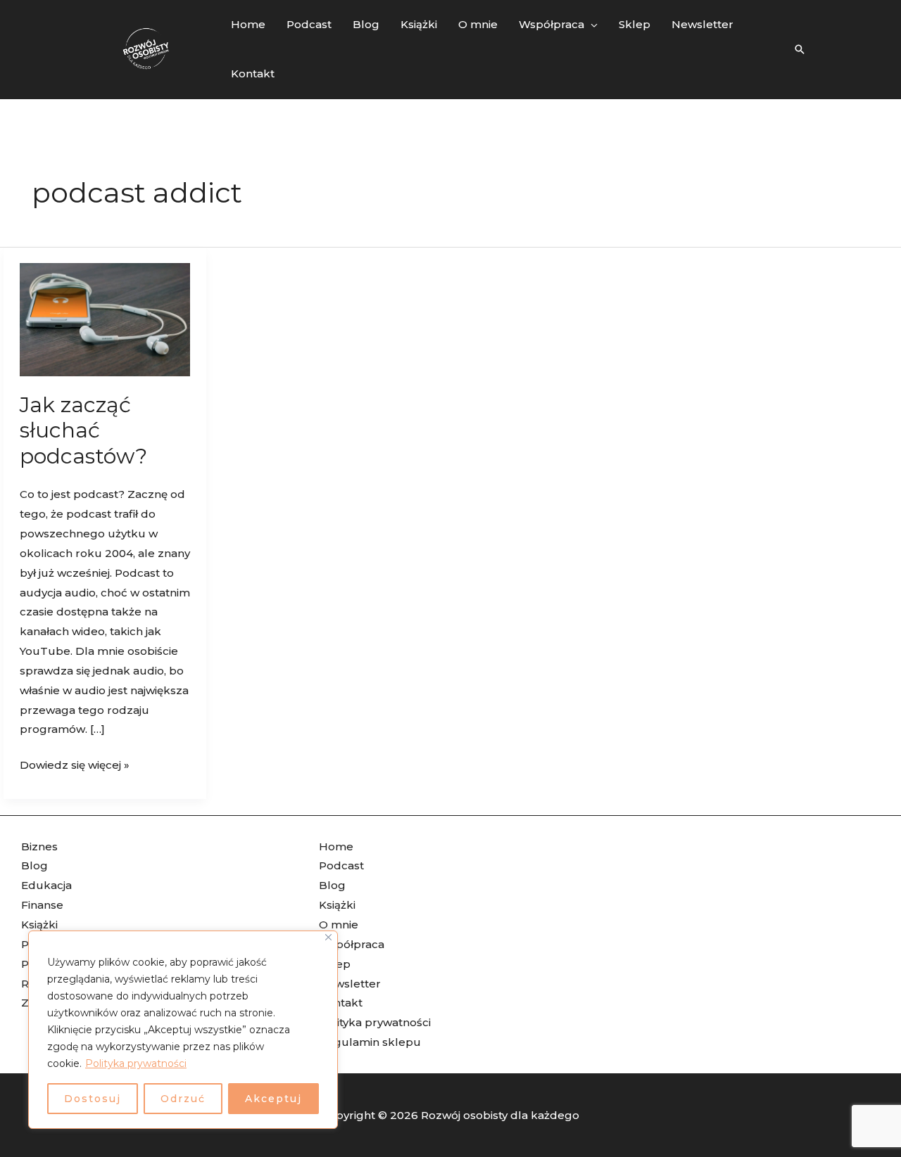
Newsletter (350, 983)
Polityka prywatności (136, 1063)
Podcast (341, 865)
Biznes (39, 846)
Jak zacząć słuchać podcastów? (83, 431)
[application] (591, 24)
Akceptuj (273, 1098)
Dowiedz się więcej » (75, 763)
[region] (183, 1030)
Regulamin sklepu (370, 1042)
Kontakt (341, 1002)
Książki (39, 924)
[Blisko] (328, 937)
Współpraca (351, 944)
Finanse (42, 905)
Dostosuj (92, 1098)
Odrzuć (183, 1098)
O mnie (338, 924)
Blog (34, 865)
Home (336, 846)
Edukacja (46, 885)
